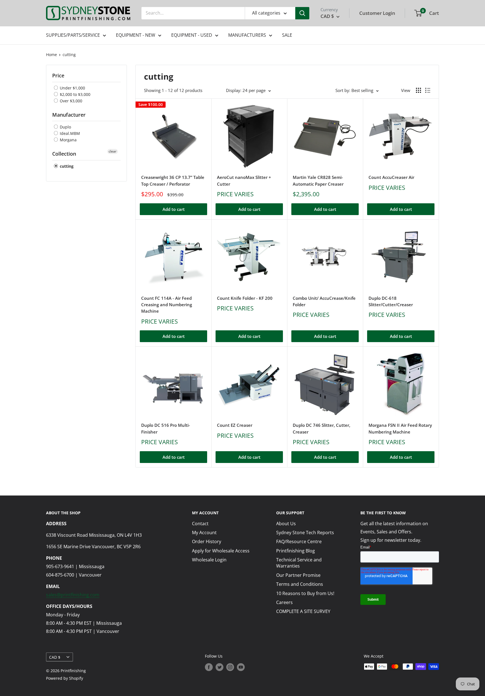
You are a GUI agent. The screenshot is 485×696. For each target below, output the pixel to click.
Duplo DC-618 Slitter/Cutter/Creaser (391, 301)
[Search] (302, 13)
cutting (69, 54)
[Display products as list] (427, 90)
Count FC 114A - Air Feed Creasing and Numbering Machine (166, 304)
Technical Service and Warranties (299, 563)
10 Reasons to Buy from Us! (305, 593)
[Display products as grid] (418, 90)
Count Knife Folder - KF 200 (245, 298)
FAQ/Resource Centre (299, 541)
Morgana (68, 139)
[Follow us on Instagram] (230, 667)
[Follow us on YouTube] (241, 667)
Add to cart (174, 209)
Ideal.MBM (69, 133)
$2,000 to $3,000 (74, 94)
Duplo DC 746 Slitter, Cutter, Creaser (321, 428)
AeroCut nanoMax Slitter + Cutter (244, 180)
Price (58, 75)
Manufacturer (69, 114)
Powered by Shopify (64, 678)
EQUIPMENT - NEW (135, 35)
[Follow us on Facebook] (209, 667)
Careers (284, 602)
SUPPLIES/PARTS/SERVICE (73, 35)
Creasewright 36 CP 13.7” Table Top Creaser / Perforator (172, 180)
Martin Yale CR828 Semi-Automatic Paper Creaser (318, 180)
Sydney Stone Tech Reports (305, 532)
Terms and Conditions (299, 584)
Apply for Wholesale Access (221, 551)
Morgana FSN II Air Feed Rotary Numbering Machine (400, 428)
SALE (287, 35)
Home (51, 54)
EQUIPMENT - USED (191, 35)
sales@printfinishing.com (72, 595)
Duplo (65, 127)
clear (112, 151)
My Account (204, 532)
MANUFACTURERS (247, 35)
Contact (200, 523)
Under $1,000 (72, 88)
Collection (64, 153)
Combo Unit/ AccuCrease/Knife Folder (324, 301)
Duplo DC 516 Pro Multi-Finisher (165, 428)
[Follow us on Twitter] (219, 667)
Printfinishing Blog (295, 551)
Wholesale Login (209, 560)
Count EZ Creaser (234, 425)
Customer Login (377, 13)
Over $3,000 (70, 100)
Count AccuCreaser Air (391, 177)
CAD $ (54, 657)
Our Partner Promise (298, 575)
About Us (286, 523)
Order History (206, 541)
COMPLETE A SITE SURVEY (303, 611)
